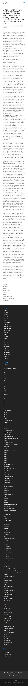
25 (4, 388)
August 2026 (6, 310)
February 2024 (7, 352)
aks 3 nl (5, 416)
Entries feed (6, 652)
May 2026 (6, 316)
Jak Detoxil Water (7, 520)
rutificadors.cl (7, 600)
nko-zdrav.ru (6, 566)
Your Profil (5, 288)
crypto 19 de (6, 474)
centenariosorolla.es (8, 464)
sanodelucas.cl (7, 608)
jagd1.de (5, 518)
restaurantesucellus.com (9, 594)
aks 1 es (5, 414)
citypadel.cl (6, 466)
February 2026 (7, 322)
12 (4, 372)
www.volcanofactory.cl (8, 642)
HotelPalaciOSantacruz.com (10, 510)
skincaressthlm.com (8, 612)
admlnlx (6, 25)
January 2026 (6, 324)
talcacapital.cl (7, 620)
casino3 (5, 456)
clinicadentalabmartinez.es (10, 468)
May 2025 (6, 340)
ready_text (6, 588)
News (5, 562)
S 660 (5, 604)
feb (4, 484)
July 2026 (6, 312)
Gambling (6, 498)
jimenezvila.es (7, 524)
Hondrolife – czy (7, 506)
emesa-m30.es (7, 480)
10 (4, 370)
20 (4, 384)
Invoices (4, 294)
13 (4, 374)
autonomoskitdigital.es (9, 432)
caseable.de (6, 446)
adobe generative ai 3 (8, 410)
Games (5, 500)
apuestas (6, 422)
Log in (5, 650)
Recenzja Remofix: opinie (9, 590)
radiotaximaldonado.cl (8, 586)
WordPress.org (7, 656)
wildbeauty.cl (7, 634)
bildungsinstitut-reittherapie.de (11, 438)
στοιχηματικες (6, 644)
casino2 (5, 454)
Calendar (5, 284)
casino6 (5, 462)
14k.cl (5, 378)
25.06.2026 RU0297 (8, 390)
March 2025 (6, 344)
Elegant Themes (13, 682)
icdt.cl (5, 512)
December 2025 (7, 326)
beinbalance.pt (7, 434)
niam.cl (5, 564)
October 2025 (7, 330)
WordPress (14, 684)
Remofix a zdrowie (8, 592)
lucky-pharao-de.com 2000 (9, 538)
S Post (5, 606)
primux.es (6, 582)
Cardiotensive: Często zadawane (11, 444)
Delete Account (6, 300)
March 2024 (6, 350)
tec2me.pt (6, 622)
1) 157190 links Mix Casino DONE (11, 368)
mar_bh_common (7, 544)
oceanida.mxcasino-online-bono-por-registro (13, 570)
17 (4, 380)
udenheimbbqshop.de (8, 628)
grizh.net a (6, 502)
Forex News (6, 490)
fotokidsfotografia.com (8, 494)
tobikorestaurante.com (9, 626)
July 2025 (6, 336)
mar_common (7, 550)
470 (4, 398)
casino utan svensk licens (9, 450)
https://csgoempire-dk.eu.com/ (16, 124)
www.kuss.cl (6, 638)
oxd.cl (5, 578)
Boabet (5, 440)
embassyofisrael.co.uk (8, 478)
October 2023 (7, 354)
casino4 (5, 458)
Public (5, 584)
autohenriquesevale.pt (9, 430)
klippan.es (6, 528)
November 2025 (7, 328)
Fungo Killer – (7, 496)
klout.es (5, 530)
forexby (5, 492)
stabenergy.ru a (7, 618)
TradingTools (5, 286)
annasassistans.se (8, 420)
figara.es (5, 488)
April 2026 (6, 318)
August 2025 (6, 334)
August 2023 (6, 356)
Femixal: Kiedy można (8, 486)
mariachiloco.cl (7, 556)
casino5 (5, 460)
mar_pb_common (7, 554)
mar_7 (5, 542)
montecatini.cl (7, 560)
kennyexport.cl (7, 526)
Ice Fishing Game (7, 514)
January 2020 (6, 358)
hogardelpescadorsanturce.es (10, 504)
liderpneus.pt (7, 532)
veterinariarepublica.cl (9, 632)
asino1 (5, 424)
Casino (5, 448)
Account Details (6, 290)
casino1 (5, 452)
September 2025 (7, 332)
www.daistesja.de (7, 636)
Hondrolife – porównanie (9, 508)
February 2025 (7, 346)
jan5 (5, 522)
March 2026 (6, 320)
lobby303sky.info (7, 534)
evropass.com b (7, 482)
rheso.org (6, 596)
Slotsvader (6, 614)
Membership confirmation (8, 298)
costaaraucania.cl (7, 470)
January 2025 (6, 348)
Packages (5, 292)
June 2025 (6, 338)
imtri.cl (5, 516)
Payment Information (7, 296)
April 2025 (6, 342)
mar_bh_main (7, 546)
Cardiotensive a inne (8, 442)
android (5, 418)
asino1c (5, 426)
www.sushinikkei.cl (8, 640)
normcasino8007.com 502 (9, 568)
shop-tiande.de (7, 610)
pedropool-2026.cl (8, 580)
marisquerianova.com (8, 558)
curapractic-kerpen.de (8, 476)
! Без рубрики (6, 364)
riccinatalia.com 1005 (8, 598)
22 (4, 386)
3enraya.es (6, 394)
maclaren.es (6, 540)
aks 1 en (5, 412)
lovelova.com (6, 536)
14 (4, 376)
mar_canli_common (8, 548)
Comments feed (7, 654)
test (4, 624)
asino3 (5, 428)
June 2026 (6, 314)
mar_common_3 (7, 552)
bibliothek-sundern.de (8, 436)
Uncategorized (18, 25)
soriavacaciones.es (8, 616)
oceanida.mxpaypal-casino (9, 576)
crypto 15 (6, 472)
